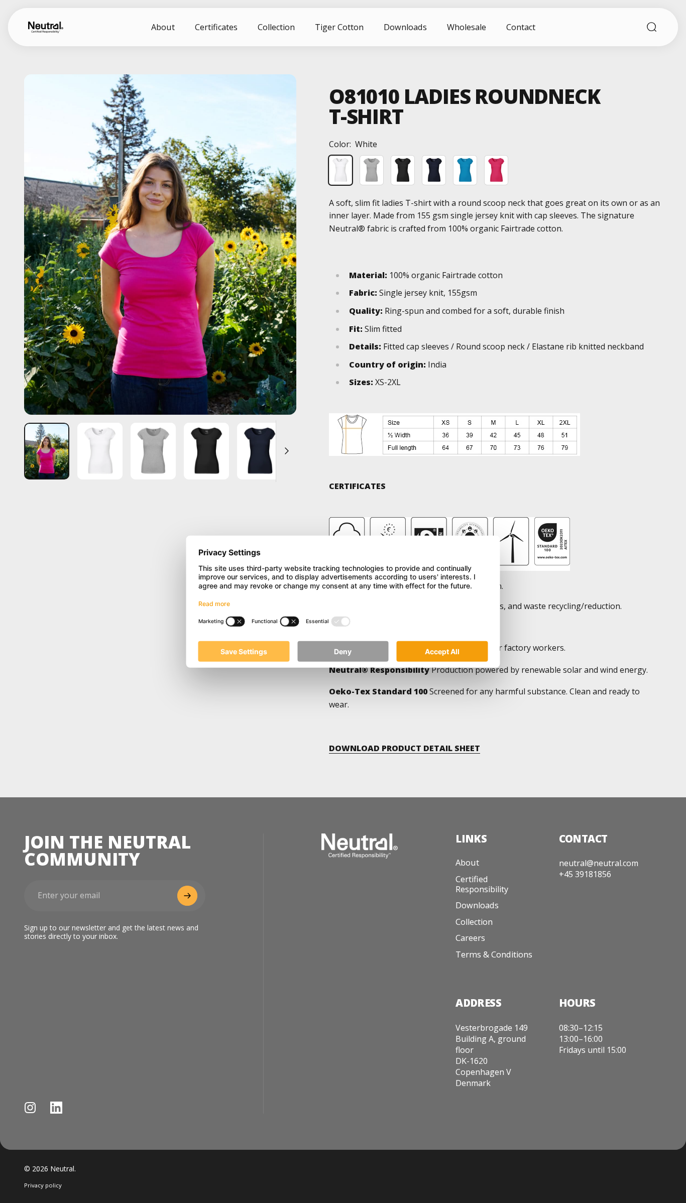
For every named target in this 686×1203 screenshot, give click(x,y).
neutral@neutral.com (598, 863)
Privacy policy (43, 1185)
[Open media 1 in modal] (160, 244)
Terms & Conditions (493, 954)
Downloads (477, 905)
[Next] (270, 262)
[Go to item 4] (206, 451)
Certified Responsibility (481, 884)
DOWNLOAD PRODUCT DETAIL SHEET (404, 748)
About (467, 863)
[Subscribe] (187, 896)
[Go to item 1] (46, 451)
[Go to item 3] (153, 451)
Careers (470, 938)
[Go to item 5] (259, 451)
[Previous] (50, 262)
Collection (474, 922)
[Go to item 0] (100, 451)
